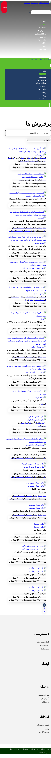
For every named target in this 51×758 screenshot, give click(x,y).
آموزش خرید (44, 698)
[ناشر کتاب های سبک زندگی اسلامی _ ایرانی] (37, 3)
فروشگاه (45, 702)
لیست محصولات (43, 725)
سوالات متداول (43, 695)
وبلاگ (47, 729)
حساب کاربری (44, 732)
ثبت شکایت (44, 645)
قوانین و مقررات (43, 642)
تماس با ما (45, 649)
